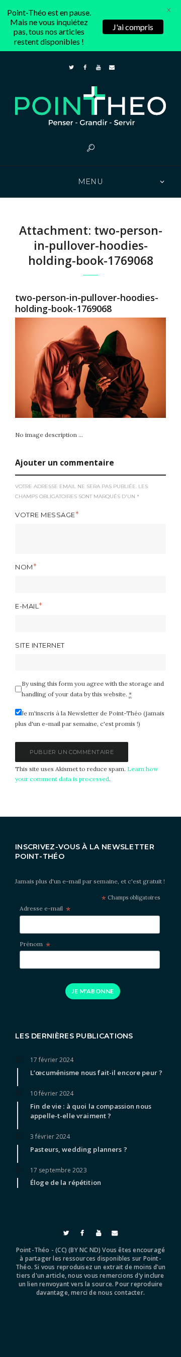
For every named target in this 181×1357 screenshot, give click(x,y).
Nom (24, 567)
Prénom (35, 944)
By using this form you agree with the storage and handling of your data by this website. (93, 688)
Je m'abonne (92, 991)
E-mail (27, 606)
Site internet (40, 645)
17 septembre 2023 (58, 1170)
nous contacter (120, 1292)
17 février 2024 (52, 1060)
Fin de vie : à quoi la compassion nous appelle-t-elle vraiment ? (90, 1111)
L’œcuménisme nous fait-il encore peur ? (96, 1072)
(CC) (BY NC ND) (78, 1250)
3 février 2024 (50, 1136)
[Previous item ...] (52, 368)
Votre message (45, 515)
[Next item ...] (128, 368)
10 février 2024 (52, 1093)
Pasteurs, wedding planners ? (78, 1149)
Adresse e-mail (45, 909)
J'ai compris (133, 27)
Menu (91, 181)
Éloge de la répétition (65, 1182)
